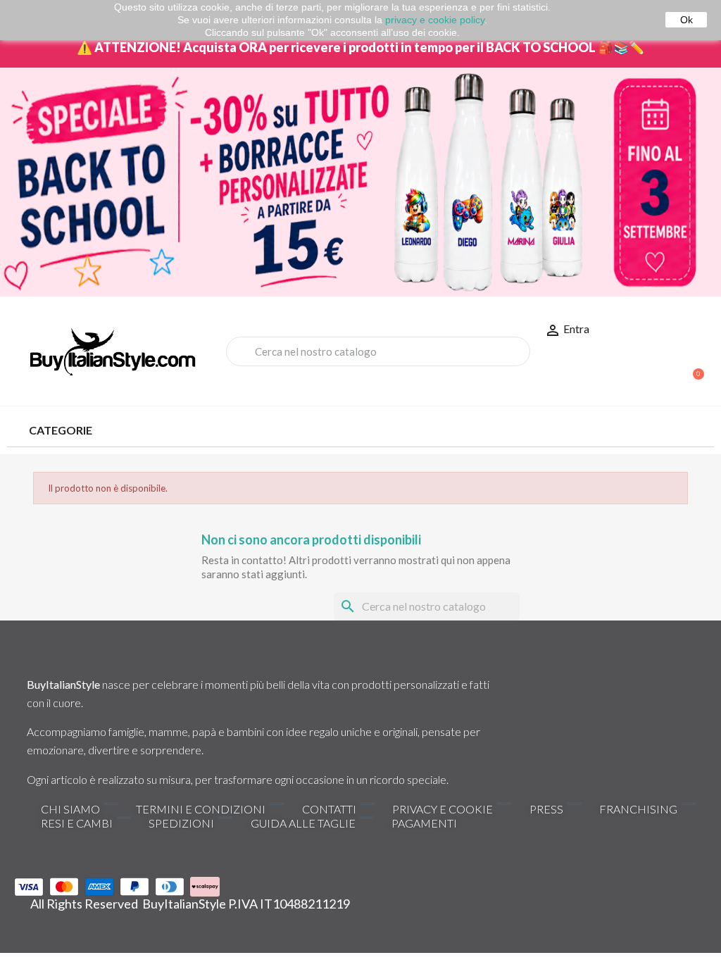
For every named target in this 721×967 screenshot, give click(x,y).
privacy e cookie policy (434, 19)
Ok (686, 19)
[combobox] (378, 351)
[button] (692, 367)
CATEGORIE (60, 430)
